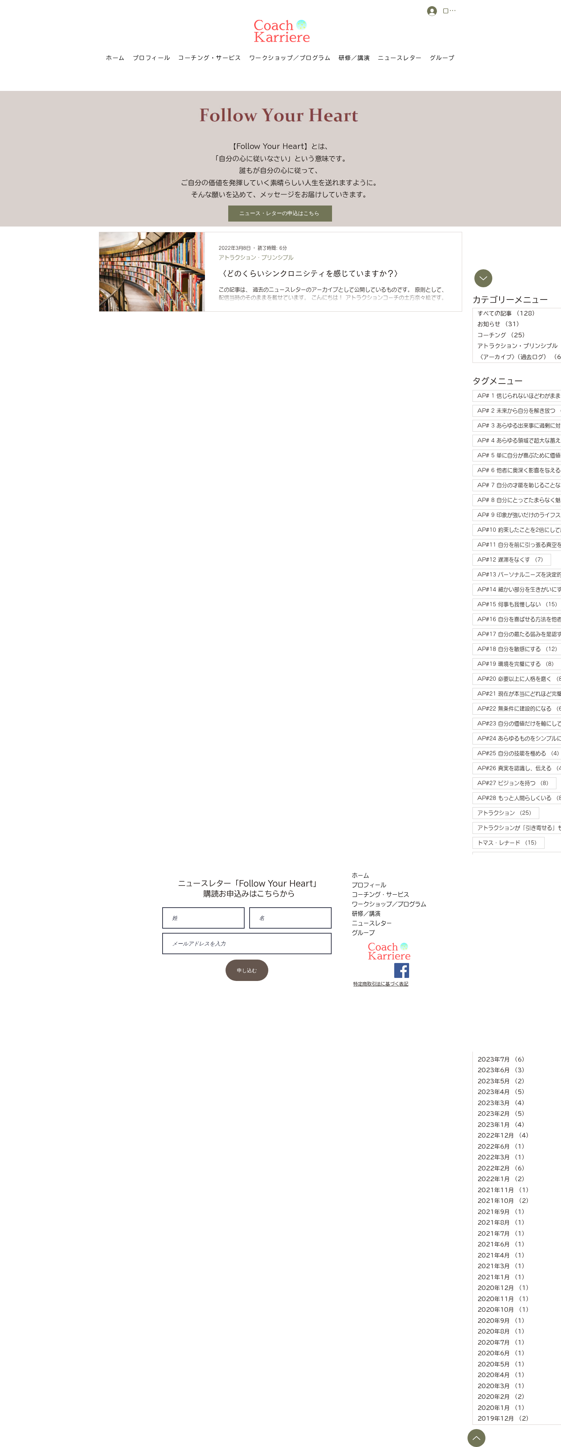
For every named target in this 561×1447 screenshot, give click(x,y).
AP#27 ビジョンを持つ (516, 783)
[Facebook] (401, 970)
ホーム (360, 875)
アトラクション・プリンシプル (256, 257)
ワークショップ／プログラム (381, 904)
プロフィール (369, 885)
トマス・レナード (511, 842)
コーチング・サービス (380, 894)
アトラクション (508, 813)
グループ (363, 933)
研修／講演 (366, 913)
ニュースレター (372, 923)
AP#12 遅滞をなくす (514, 559)
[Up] (476, 1438)
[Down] (483, 278)
